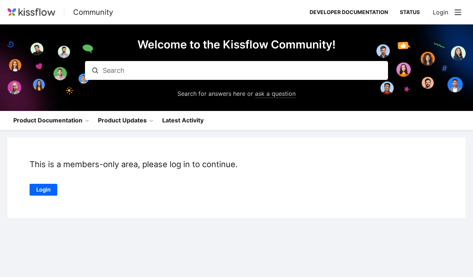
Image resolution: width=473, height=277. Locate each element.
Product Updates (122, 120)
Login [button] (440, 12)
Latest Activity (183, 120)
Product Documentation (47, 120)
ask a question (275, 93)
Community (93, 12)
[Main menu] (458, 12)
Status (410, 12)
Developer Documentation (349, 12)
